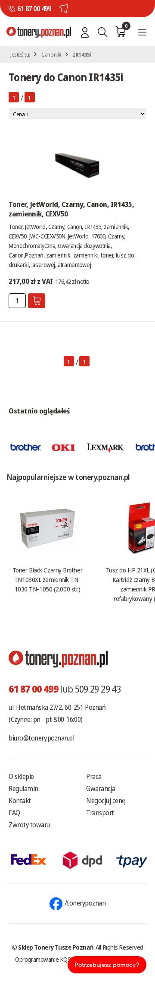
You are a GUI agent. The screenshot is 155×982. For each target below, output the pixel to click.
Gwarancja (100, 788)
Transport (100, 812)
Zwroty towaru (29, 824)
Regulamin (23, 788)
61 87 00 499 (34, 8)
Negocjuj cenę (105, 800)
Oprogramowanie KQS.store (50, 959)
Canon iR (51, 54)
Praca (94, 776)
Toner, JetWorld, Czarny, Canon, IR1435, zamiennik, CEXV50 (71, 209)
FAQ (14, 812)
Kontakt (20, 800)
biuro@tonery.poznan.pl (41, 738)
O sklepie (21, 776)
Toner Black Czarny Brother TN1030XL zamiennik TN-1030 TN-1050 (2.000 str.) (47, 579)
